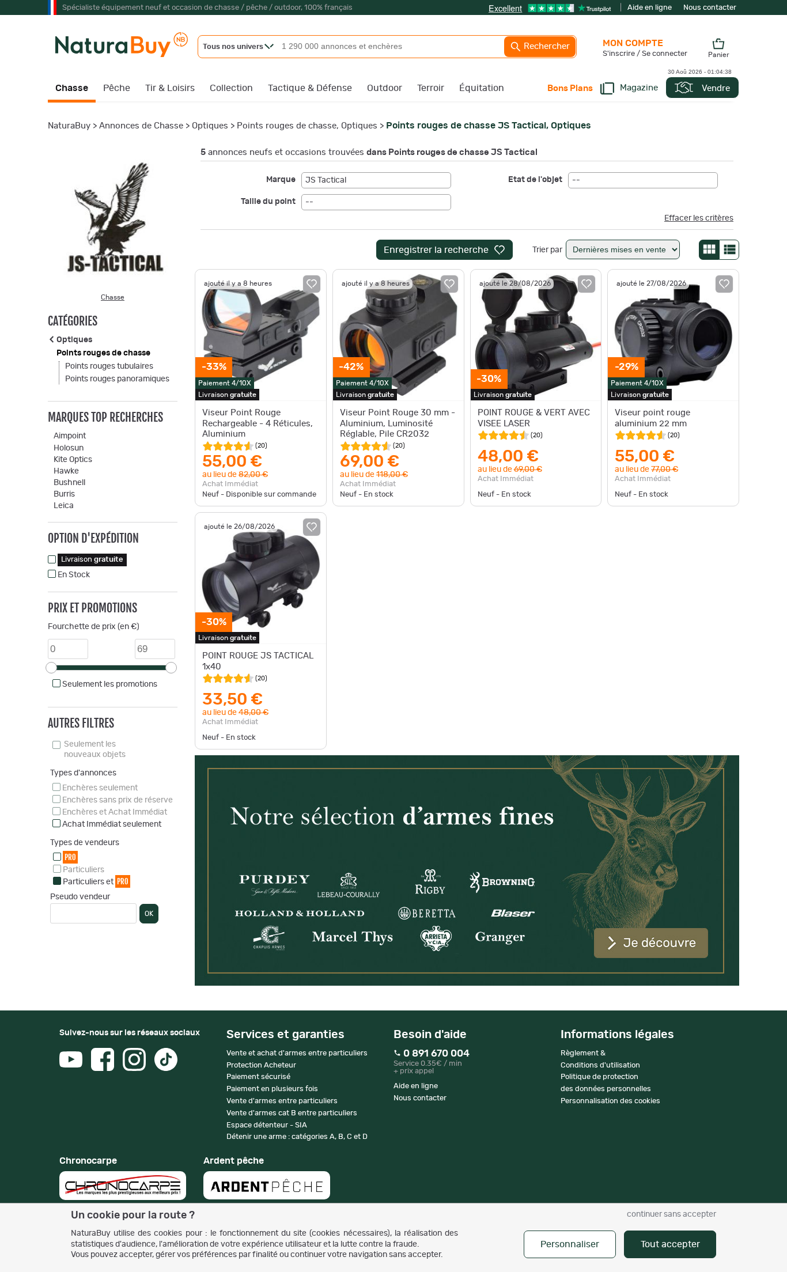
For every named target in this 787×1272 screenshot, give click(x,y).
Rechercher (545, 46)
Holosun (69, 448)
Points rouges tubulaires (109, 366)
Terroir (430, 88)
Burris (64, 494)
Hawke (66, 471)
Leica (64, 506)
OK (149, 913)
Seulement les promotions (109, 684)
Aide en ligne (649, 8)
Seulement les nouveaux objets (95, 749)
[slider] (51, 667)
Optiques (210, 126)
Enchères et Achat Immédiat (114, 812)
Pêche (116, 88)
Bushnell (69, 483)
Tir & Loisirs (170, 88)
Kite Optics (73, 460)
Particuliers (83, 870)
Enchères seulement (100, 788)
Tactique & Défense (310, 88)
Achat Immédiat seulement (111, 824)
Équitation (481, 88)
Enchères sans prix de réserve (117, 800)
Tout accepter (670, 1244)
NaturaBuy (69, 126)
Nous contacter (709, 8)
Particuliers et (95, 881)
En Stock (74, 575)
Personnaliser (569, 1244)
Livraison (92, 559)
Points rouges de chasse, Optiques (307, 126)
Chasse (71, 88)
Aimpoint (70, 436)
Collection (231, 88)
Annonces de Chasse (141, 126)
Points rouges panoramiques (117, 379)
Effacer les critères (698, 218)
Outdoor (384, 88)
